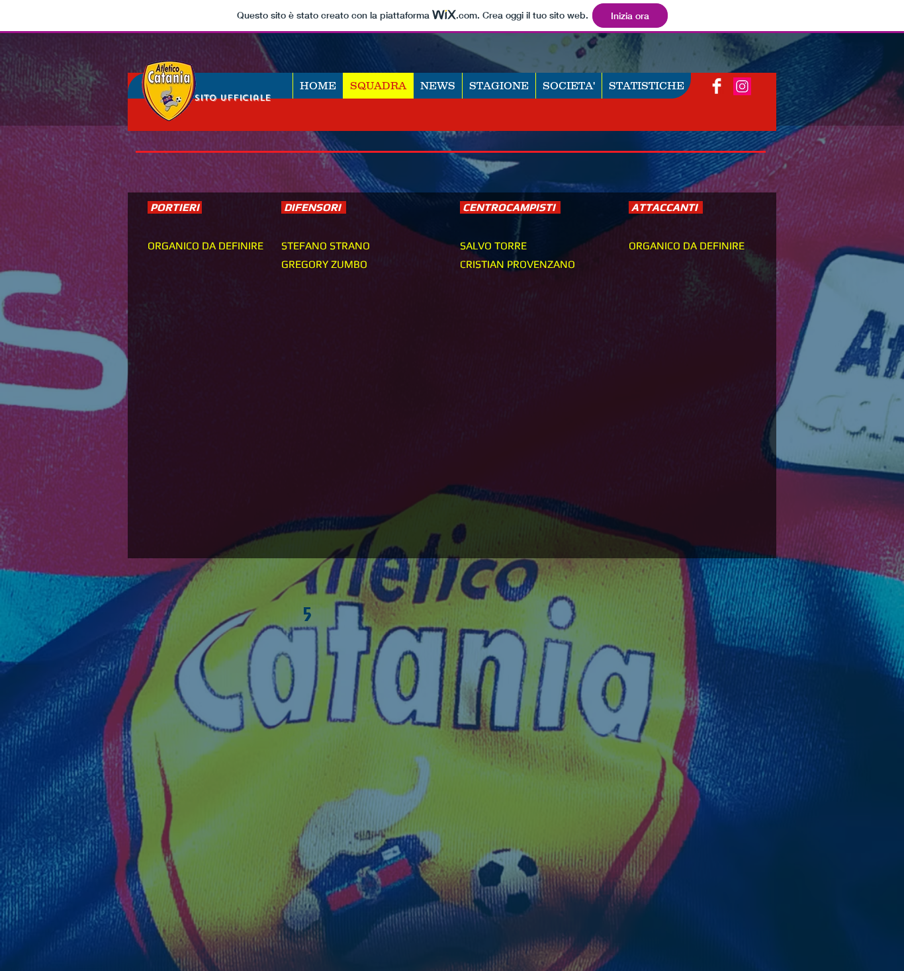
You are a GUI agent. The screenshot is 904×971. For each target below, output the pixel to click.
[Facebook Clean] (717, 86)
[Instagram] (742, 86)
